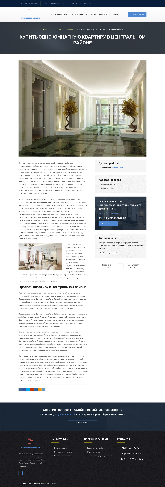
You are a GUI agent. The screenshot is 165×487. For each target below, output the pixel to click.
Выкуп (115, 14)
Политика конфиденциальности (100, 456)
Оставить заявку (137, 14)
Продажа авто (107, 188)
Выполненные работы (96, 448)
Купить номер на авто (63, 452)
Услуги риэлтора (79, 14)
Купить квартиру (59, 14)
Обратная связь (93, 452)
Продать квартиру (99, 14)
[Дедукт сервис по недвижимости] (30, 14)
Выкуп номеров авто (62, 456)
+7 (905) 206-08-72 (29, 3)
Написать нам (81, 423)
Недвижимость (118, 168)
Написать (107, 224)
